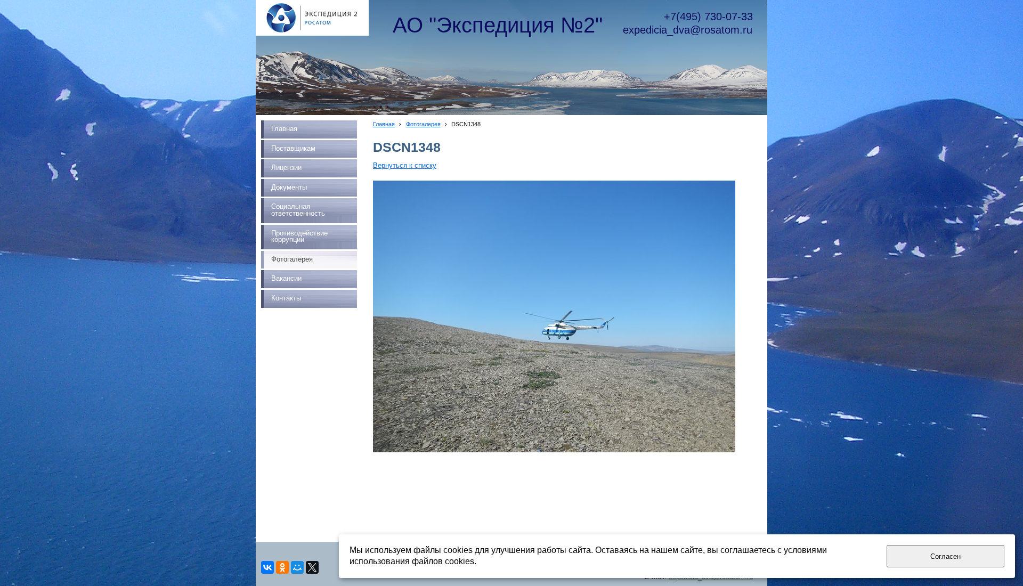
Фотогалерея (423, 124)
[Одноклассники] (282, 567)
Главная (384, 124)
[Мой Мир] (297, 567)
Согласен (945, 556)
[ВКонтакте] (267, 567)
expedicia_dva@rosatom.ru (687, 30)
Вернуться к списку (404, 165)
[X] (312, 567)
